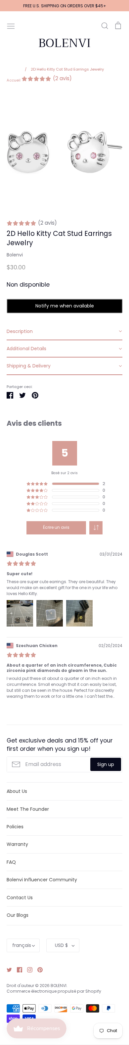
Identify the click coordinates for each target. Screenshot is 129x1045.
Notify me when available (64, 305)
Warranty (17, 844)
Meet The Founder (28, 809)
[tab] (64, 331)
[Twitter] (7, 969)
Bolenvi (15, 254)
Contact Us (20, 897)
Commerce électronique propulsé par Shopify (54, 991)
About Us (17, 791)
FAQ (11, 862)
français (21, 945)
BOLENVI (64, 43)
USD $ (61, 945)
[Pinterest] (37, 969)
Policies (15, 826)
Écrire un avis (56, 527)
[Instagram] (27, 969)
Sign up (105, 764)
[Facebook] (17, 969)
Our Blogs (17, 915)
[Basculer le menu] (11, 25)
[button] (96, 527)
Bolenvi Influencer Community (42, 879)
